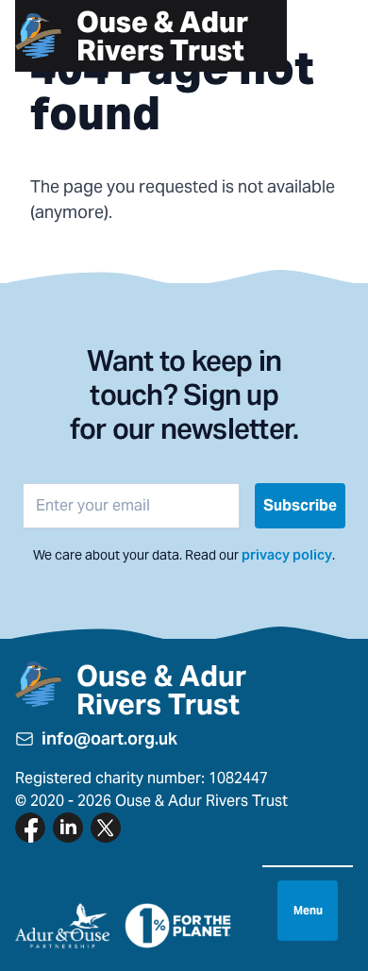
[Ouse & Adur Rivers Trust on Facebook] (30, 827)
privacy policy (287, 554)
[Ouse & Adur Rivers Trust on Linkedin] (68, 827)
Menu (308, 910)
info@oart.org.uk (109, 738)
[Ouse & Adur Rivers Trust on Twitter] (106, 827)
